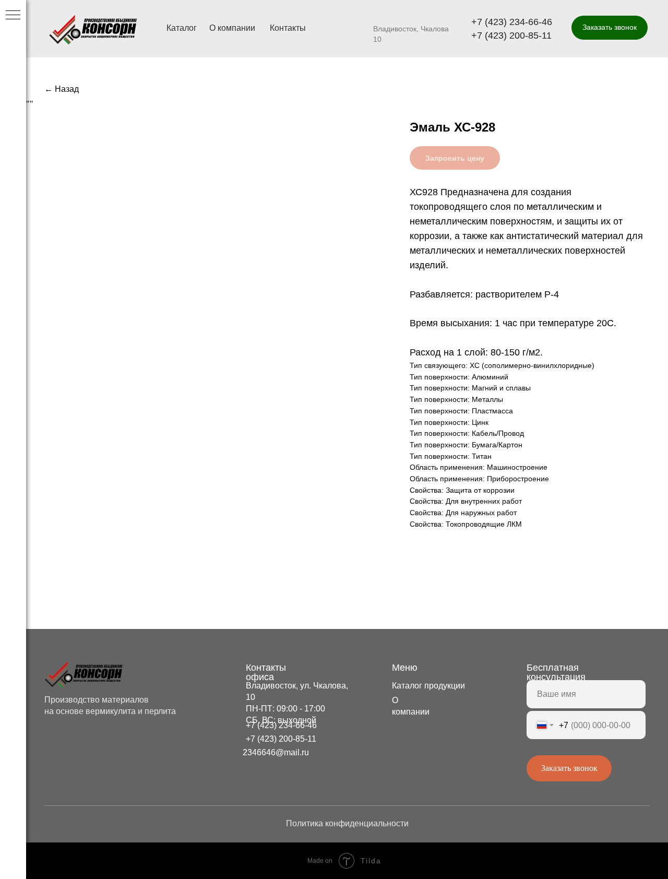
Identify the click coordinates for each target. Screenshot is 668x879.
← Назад (61, 89)
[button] (609, 28)
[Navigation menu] (13, 15)
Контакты (288, 27)
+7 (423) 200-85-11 (511, 35)
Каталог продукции (428, 685)
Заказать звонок (569, 768)
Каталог (181, 27)
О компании (232, 27)
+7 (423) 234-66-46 (511, 22)
